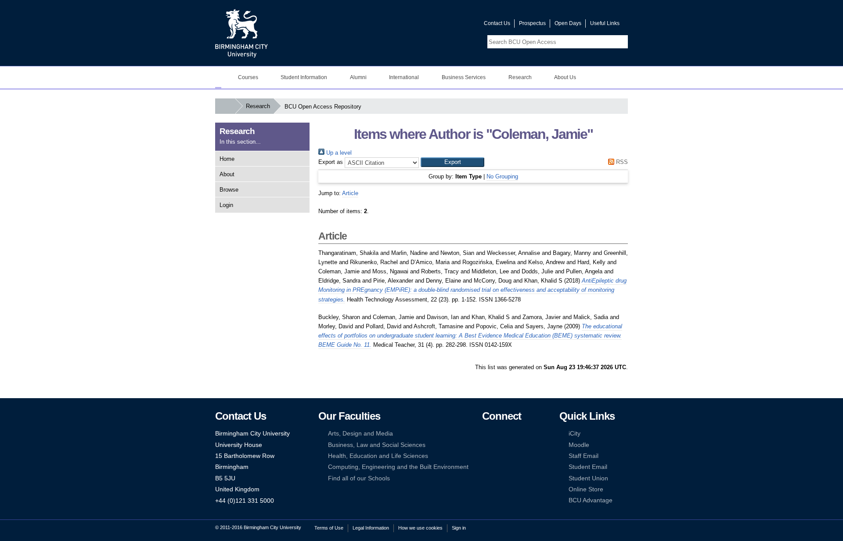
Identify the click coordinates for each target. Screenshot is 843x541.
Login (226, 205)
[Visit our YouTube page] (456, 25)
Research (520, 77)
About (227, 174)
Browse (229, 189)
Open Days (568, 23)
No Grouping (502, 176)
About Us (565, 77)
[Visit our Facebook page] (435, 25)
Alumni (358, 77)
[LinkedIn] (486, 445)
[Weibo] (486, 456)
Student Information (304, 77)
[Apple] (486, 467)
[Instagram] (499, 445)
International (404, 77)
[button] (452, 162)
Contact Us (497, 23)
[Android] (499, 467)
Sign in (459, 527)
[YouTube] (513, 433)
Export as (330, 162)
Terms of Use (328, 527)
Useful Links (605, 23)
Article (350, 193)
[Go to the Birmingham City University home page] (241, 33)
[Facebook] (486, 433)
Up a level (338, 152)
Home (227, 159)
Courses (248, 77)
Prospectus (532, 23)
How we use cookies (420, 527)
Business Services (464, 77)
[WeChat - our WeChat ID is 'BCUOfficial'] (499, 456)
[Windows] (513, 467)
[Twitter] (499, 433)
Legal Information (371, 527)
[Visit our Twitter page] (445, 25)
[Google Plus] (513, 445)
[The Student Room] (513, 456)
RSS (621, 162)
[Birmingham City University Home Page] (218, 77)
